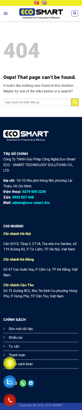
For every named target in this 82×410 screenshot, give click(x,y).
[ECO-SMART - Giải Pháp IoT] (41, 13)
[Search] (75, 13)
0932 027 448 (23, 197)
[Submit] (75, 102)
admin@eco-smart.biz (31, 203)
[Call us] (23, 383)
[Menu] (5, 13)
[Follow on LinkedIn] (31, 383)
